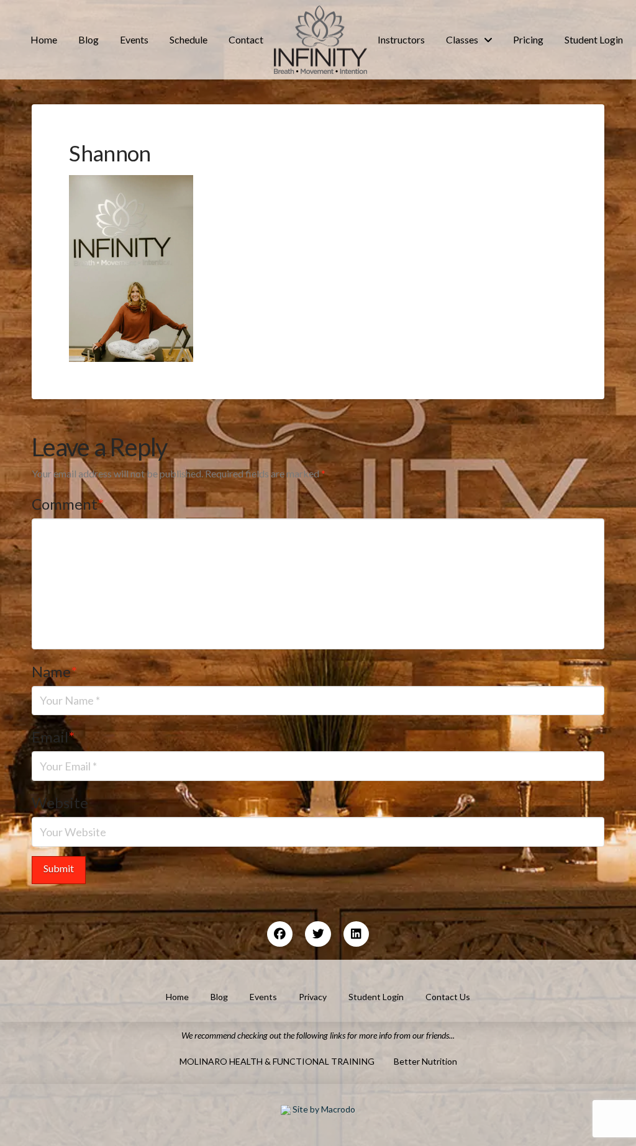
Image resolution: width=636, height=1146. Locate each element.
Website (60, 802)
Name (54, 671)
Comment (68, 504)
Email (53, 737)
